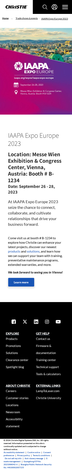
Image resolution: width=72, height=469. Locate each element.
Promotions (13, 346)
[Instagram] (47, 322)
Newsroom (13, 412)
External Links (48, 385)
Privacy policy (23, 455)
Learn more (21, 282)
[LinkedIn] (36, 322)
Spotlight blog (15, 367)
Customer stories (17, 398)
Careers (11, 391)
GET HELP (43, 333)
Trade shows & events (27, 18)
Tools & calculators (48, 374)
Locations (12, 405)
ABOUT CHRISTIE (18, 385)
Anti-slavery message (34, 458)
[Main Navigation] (65, 7)
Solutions (12, 353)
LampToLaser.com (47, 391)
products (14, 251)
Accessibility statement (14, 452)
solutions (33, 251)
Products (12, 339)
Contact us (43, 339)
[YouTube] (58, 322)
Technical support (47, 367)
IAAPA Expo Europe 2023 (54, 18)
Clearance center (17, 360)
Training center (46, 360)
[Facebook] (13, 322)
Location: (19, 154)
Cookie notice (33, 452)
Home (5, 18)
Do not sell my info (13, 458)
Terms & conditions (41, 455)
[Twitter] (25, 322)
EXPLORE (12, 333)
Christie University (48, 398)
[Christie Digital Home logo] (16, 7)
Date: (13, 186)
